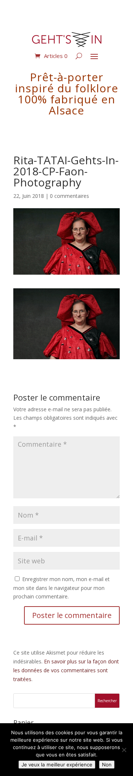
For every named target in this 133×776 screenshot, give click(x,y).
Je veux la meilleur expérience (56, 765)
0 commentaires (69, 195)
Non (107, 765)
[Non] (123, 749)
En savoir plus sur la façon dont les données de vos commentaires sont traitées (66, 670)
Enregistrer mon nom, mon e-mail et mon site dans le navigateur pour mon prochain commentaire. (61, 588)
